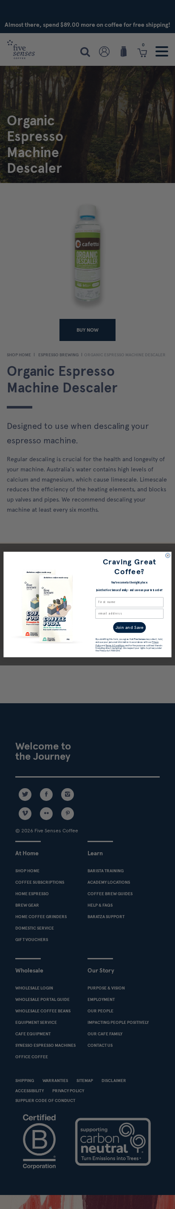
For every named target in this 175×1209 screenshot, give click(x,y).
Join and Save (130, 627)
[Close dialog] (168, 555)
